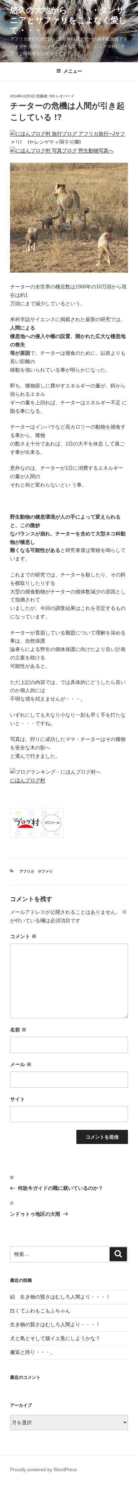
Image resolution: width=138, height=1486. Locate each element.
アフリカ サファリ (36, 871)
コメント (23, 936)
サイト (17, 1099)
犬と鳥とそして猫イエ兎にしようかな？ (55, 1338)
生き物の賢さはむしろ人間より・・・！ (55, 1324)
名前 (18, 1029)
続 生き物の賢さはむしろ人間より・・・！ (60, 1297)
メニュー (72, 71)
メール (20, 1064)
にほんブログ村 (27, 780)
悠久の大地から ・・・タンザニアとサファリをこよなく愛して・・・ (68, 20)
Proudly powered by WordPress (43, 1469)
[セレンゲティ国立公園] (55, 142)
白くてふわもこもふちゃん (40, 1310)
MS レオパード (62, 96)
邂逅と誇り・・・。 (32, 1352)
